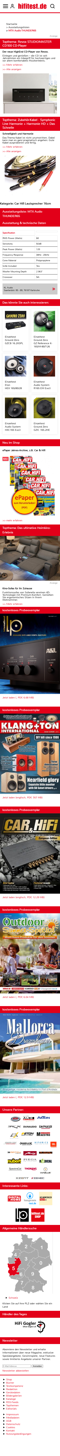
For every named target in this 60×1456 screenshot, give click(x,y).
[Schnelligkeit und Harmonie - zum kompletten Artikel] (30, 175)
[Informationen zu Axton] (43, 1118)
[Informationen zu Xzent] (22, 1178)
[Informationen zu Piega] (30, 1160)
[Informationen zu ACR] (15, 1119)
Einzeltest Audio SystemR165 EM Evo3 (42, 385)
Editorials (11, 1408)
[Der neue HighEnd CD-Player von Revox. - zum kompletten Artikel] (30, 93)
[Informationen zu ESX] (14, 1135)
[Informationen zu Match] (14, 1152)
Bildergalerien (14, 1395)
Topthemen (12, 1405)
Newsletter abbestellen (15, 1370)
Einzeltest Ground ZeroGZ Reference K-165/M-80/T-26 (43, 341)
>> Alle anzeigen (11, 69)
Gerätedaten (13, 1392)
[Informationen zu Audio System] (28, 1119)
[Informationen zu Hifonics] (41, 1143)
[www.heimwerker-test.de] (45, 1204)
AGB (8, 1420)
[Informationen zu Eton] (27, 1134)
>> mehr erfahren (12, 520)
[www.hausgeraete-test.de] (30, 1204)
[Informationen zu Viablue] (45, 1170)
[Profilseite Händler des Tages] (30, 1327)
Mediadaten (12, 1417)
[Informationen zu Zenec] (37, 1178)
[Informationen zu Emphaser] (45, 1127)
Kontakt (10, 1430)
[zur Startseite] (32, 6)
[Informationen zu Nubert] (14, 1161)
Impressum (12, 1414)
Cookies (10, 1427)
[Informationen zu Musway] (45, 1152)
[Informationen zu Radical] (45, 1162)
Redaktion (11, 1389)
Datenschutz (13, 1424)
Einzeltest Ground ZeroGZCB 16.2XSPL (14, 340)
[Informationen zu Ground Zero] (10, 1143)
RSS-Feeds (12, 1402)
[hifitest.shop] (37, 1220)
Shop (9, 1379)
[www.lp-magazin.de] (22, 1220)
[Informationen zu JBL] (53, 1145)
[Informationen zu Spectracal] (15, 1169)
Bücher (10, 1382)
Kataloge (11, 1399)
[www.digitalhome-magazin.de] (14, 1204)
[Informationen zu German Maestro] (43, 1134)
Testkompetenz (14, 1386)
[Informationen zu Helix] (25, 1144)
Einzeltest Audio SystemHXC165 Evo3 (13, 427)
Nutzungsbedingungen (18, 1433)
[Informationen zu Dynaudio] (30, 1126)
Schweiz (13, 1297)
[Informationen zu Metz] (30, 1153)
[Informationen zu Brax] (14, 1127)
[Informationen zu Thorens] (31, 1169)
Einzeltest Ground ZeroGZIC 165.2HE (42, 427)
